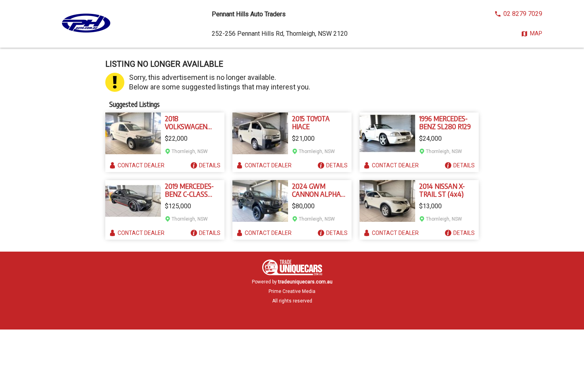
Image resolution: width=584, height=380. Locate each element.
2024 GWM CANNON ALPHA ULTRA (316, 190)
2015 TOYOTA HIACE (311, 122)
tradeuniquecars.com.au (305, 282)
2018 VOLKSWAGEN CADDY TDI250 (186, 122)
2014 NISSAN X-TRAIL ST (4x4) (442, 190)
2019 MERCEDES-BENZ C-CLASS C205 (189, 190)
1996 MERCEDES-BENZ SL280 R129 (445, 122)
